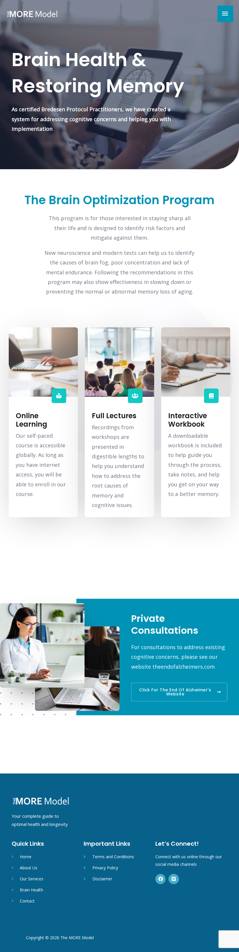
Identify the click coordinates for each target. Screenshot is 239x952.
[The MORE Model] (32, 13)
